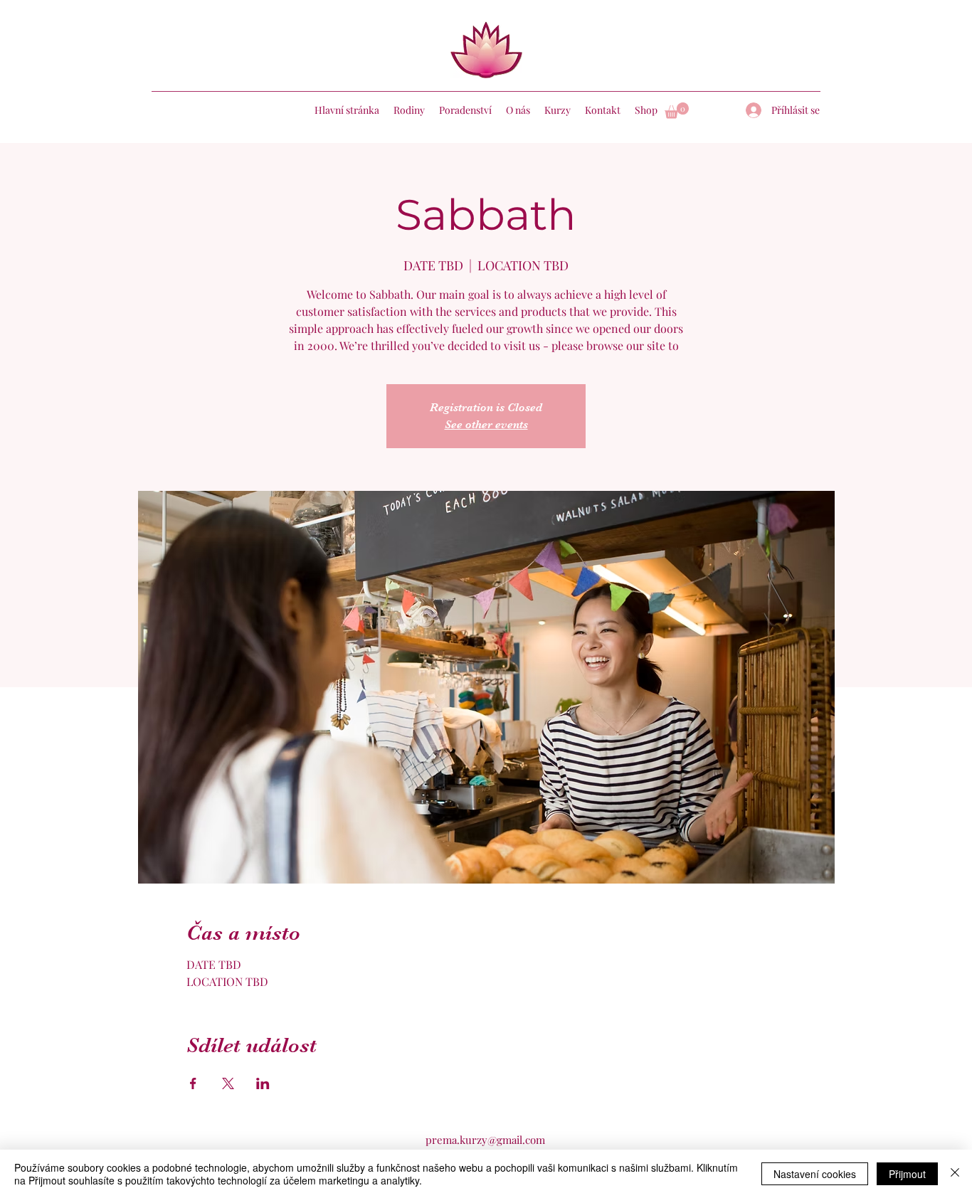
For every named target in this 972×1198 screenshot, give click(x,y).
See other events (486, 424)
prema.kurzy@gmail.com (485, 1140)
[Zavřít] (954, 1174)
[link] (677, 110)
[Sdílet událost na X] (228, 1083)
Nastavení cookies (814, 1174)
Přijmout (907, 1174)
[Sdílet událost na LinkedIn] (263, 1083)
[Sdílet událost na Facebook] (193, 1083)
